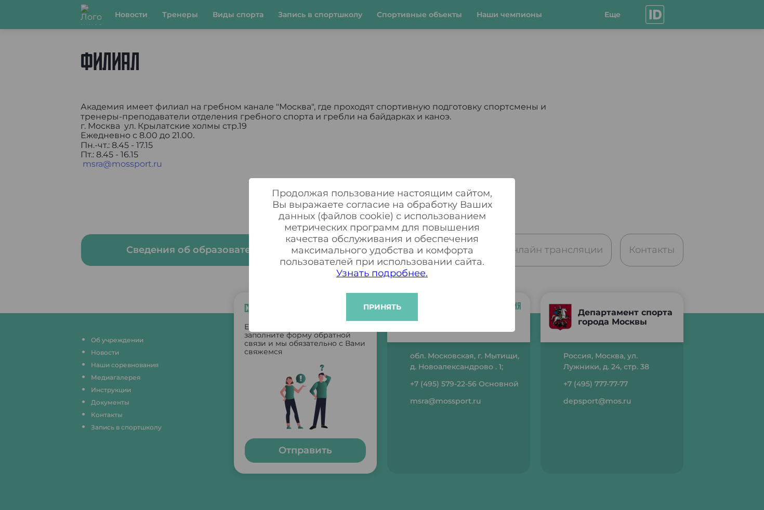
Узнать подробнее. (382, 273)
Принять (382, 307)
